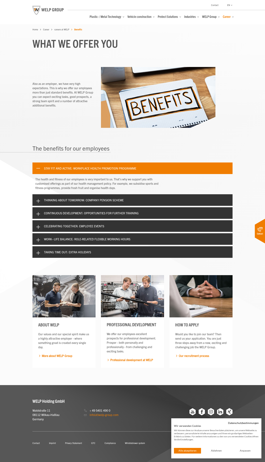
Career (227, 16)
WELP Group (209, 16)
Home (35, 29)
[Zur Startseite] (48, 10)
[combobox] (230, 5)
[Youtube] (192, 411)
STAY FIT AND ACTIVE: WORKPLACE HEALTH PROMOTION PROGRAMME (90, 168)
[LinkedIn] (220, 411)
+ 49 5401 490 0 (100, 410)
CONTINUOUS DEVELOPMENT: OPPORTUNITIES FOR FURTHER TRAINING (91, 213)
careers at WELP (61, 29)
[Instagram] (211, 411)
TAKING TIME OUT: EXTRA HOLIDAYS (67, 252)
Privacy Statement (73, 443)
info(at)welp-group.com (104, 415)
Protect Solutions (168, 16)
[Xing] (229, 411)
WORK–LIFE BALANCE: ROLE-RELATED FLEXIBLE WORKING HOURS (87, 239)
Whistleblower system (135, 443)
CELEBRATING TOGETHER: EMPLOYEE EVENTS (74, 226)
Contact (214, 5)
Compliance (110, 443)
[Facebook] (202, 411)
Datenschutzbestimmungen (243, 422)
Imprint (52, 443)
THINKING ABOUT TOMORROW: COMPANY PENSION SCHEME (84, 200)
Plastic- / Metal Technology (106, 16)
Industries (190, 16)
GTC (93, 443)
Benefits (78, 29)
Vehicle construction (139, 16)
